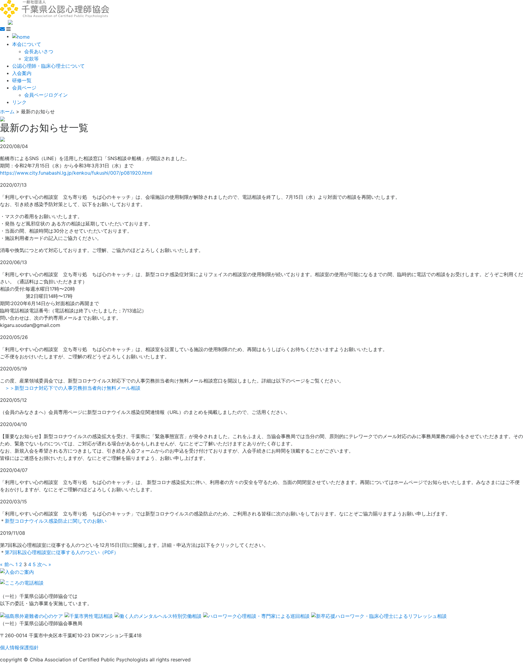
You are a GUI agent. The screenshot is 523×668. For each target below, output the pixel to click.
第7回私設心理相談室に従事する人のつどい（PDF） (62, 552)
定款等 (31, 59)
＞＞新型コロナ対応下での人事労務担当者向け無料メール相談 (72, 388)
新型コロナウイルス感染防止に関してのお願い (56, 521)
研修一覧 (21, 80)
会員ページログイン (46, 95)
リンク (19, 102)
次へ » (44, 564)
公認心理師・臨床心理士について (48, 66)
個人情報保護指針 (19, 647)
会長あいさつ (38, 51)
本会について (26, 44)
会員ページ (24, 88)
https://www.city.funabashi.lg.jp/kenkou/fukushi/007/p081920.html (76, 173)
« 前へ (7, 564)
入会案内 (21, 73)
